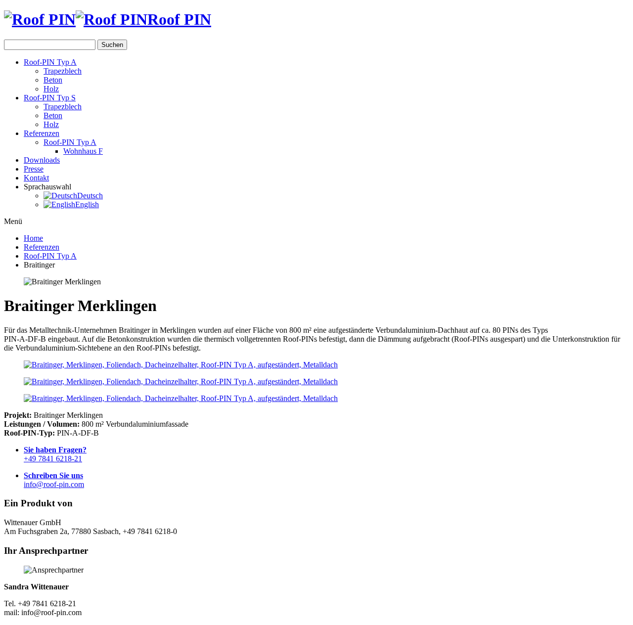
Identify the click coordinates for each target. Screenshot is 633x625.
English (87, 204)
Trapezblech (63, 71)
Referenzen (41, 133)
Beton (53, 80)
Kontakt (36, 178)
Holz (51, 89)
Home (33, 238)
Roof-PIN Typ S (50, 97)
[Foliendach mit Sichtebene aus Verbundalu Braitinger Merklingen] (316, 364)
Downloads (42, 160)
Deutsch (90, 195)
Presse (34, 169)
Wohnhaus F (83, 151)
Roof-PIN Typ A (50, 62)
